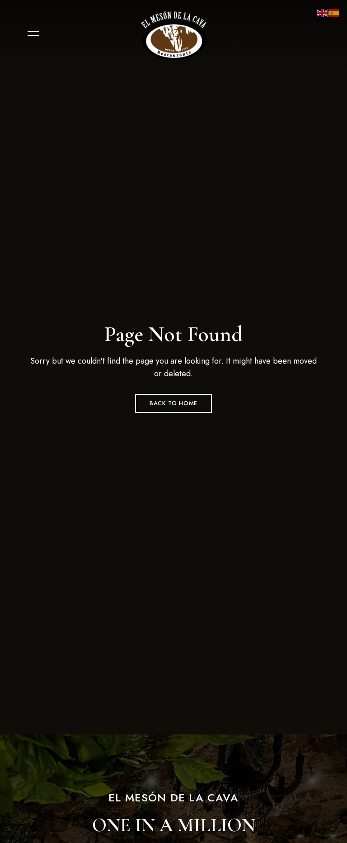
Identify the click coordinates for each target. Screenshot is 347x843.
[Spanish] (334, 12)
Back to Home (173, 403)
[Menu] (31, 33)
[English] (322, 12)
